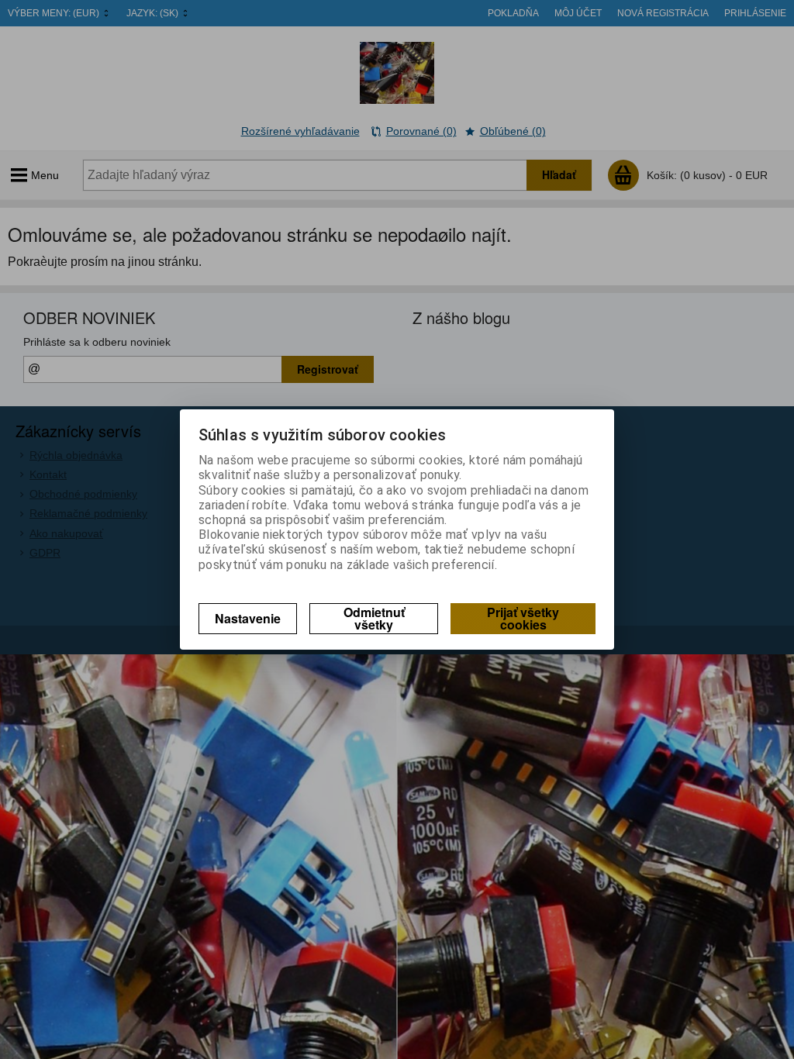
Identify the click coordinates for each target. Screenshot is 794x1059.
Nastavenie (248, 618)
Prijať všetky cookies (523, 618)
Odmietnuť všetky (374, 618)
